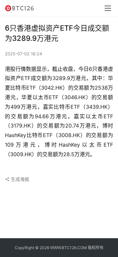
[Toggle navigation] (108, 8)
